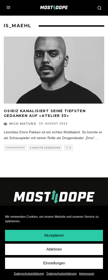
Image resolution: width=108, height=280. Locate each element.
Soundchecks (15, 147)
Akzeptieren (54, 235)
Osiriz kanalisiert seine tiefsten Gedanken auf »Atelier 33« (45, 113)
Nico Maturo (22, 124)
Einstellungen (54, 263)
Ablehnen (54, 249)
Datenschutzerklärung (29, 273)
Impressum (86, 273)
